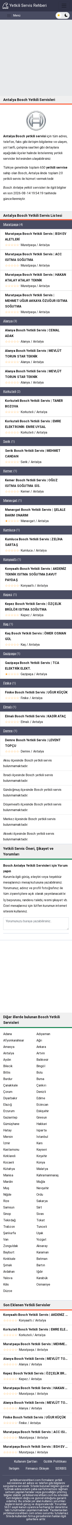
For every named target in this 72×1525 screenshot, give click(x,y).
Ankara (41, 1047)
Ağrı (39, 1040)
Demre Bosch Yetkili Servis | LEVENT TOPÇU (33, 743)
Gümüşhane (11, 1124)
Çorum (8, 1092)
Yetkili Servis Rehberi (27, 5)
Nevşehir (42, 1188)
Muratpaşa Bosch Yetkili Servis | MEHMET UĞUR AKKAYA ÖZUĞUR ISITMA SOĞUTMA (36, 300)
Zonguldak (10, 1246)
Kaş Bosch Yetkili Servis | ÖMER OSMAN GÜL (35, 636)
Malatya (42, 1169)
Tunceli (41, 1227)
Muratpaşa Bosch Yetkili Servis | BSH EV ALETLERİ (35, 236)
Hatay (7, 1130)
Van (5, 1239)
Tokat (40, 1220)
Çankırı (41, 1085)
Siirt (39, 1207)
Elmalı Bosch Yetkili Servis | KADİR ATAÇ (35, 716)
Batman (41, 1259)
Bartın (40, 1265)
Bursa (40, 1079)
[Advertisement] (36, 58)
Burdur (7, 1079)
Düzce (7, 1291)
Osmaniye (43, 1284)
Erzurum (9, 1111)
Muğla (40, 1182)
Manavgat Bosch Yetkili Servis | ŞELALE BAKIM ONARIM (35, 512)
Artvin (40, 1053)
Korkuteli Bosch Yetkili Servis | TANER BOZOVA (34, 403)
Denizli (41, 1092)
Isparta (41, 1130)
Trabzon (9, 1227)
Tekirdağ (9, 1220)
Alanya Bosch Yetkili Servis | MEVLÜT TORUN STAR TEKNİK (33, 353)
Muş (6, 1188)
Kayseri (41, 1149)
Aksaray (42, 1246)
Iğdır (39, 1272)
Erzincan (42, 1105)
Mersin (8, 1137)
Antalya (8, 1053)
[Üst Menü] (64, 6)
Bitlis (6, 1072)
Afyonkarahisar (13, 1040)
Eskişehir (42, 1111)
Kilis (6, 1284)
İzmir (6, 1143)
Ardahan (9, 1272)
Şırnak (7, 1265)
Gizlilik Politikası (55, 1461)
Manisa (8, 1175)
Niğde (7, 1194)
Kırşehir (41, 1156)
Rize (6, 1201)
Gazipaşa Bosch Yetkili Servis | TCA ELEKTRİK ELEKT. (32, 665)
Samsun (8, 1207)
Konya (40, 1162)
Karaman (42, 1252)
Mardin (8, 1182)
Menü (16, 15)
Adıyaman (43, 1034)
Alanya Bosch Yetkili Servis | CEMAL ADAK (32, 333)
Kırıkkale (9, 1259)
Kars (39, 1143)
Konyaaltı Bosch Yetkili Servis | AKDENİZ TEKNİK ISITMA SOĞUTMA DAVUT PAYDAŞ (35, 574)
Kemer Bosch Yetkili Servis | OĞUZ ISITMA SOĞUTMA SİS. (31, 483)
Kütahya (9, 1169)
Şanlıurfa (9, 1233)
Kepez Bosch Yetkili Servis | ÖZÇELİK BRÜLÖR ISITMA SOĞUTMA (33, 606)
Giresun (41, 1117)
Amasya (8, 1047)
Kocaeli (8, 1162)
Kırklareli (9, 1156)
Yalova (7, 1278)
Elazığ (7, 1105)
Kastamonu (11, 1149)
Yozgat (41, 1239)
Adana (7, 1034)
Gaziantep (10, 1117)
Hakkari (41, 1124)
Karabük (42, 1278)
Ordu (39, 1194)
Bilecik (8, 1066)
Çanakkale (10, 1085)
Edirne (40, 1098)
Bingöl (40, 1066)
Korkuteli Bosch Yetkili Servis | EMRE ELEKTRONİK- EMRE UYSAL (33, 424)
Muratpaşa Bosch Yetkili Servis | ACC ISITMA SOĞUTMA (33, 257)
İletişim (14, 1468)
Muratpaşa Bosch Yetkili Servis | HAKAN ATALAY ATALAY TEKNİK (35, 277)
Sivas (40, 1214)
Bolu (39, 1072)
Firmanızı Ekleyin (37, 1468)
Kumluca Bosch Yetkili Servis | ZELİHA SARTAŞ (34, 542)
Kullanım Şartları (25, 1461)
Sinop (7, 1214)
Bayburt (8, 1252)
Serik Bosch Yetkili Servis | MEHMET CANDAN (32, 453)
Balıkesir (42, 1060)
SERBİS (60, 1468)
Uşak (39, 1233)
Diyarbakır (10, 1098)
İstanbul (42, 1137)
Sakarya (42, 1201)
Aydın (7, 1060)
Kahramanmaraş (47, 1175)
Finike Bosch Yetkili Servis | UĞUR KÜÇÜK (36, 692)
